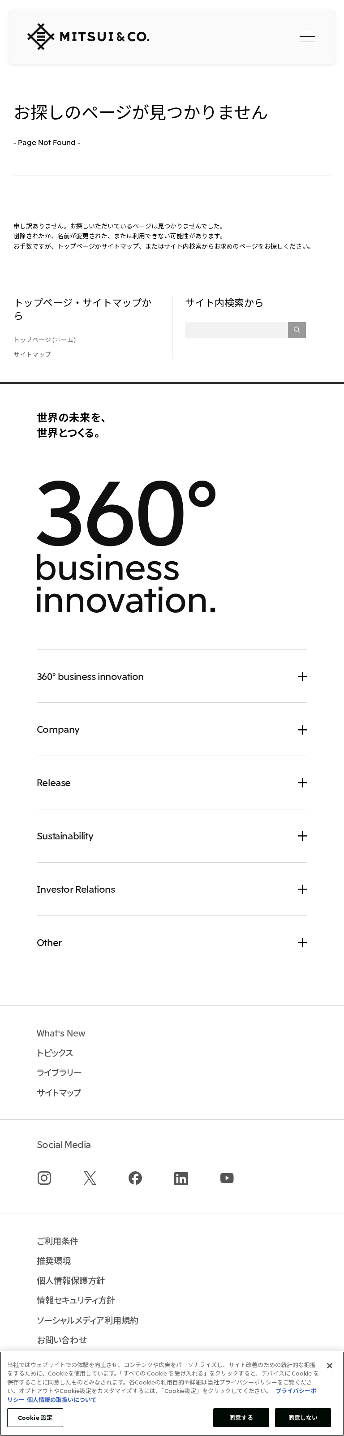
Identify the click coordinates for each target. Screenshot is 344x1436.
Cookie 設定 (35, 1417)
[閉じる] (330, 1366)
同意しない (303, 1417)
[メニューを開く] (307, 36)
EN (264, 36)
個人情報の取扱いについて (62, 1399)
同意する (241, 1417)
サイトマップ (32, 354)
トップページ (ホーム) (44, 339)
